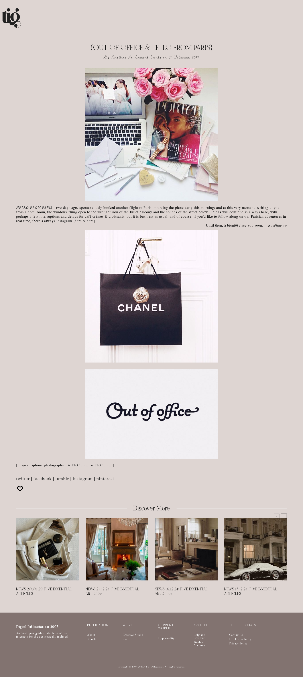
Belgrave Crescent (199, 636)
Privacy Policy (238, 643)
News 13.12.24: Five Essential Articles (250, 591)
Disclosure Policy (240, 639)
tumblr (62, 478)
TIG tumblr (81, 465)
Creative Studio (133, 634)
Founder (92, 639)
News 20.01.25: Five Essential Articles (44, 591)
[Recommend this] (20, 488)
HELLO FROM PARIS (34, 207)
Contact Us (236, 634)
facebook (42, 478)
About (91, 634)
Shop (126, 639)
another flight (127, 207)
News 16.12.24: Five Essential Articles (181, 591)
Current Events (149, 57)
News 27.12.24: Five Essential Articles (112, 591)
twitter (23, 478)
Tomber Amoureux (200, 643)
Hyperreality (166, 638)
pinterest (105, 478)
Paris (148, 207)
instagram (64, 220)
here (78, 220)
